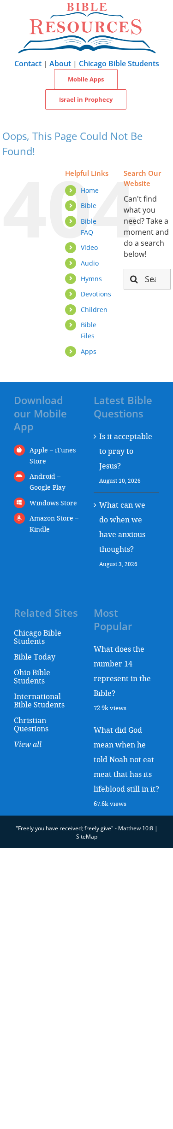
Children (94, 309)
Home (90, 190)
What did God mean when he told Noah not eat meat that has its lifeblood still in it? (126, 759)
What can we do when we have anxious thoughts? (122, 527)
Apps (88, 351)
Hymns (91, 278)
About (60, 63)
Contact (28, 63)
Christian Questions (31, 724)
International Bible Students (39, 700)
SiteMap (86, 836)
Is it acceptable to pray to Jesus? (125, 450)
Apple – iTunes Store (53, 455)
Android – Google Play (48, 482)
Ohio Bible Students (32, 676)
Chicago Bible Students (119, 63)
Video (89, 247)
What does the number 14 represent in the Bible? (122, 671)
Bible (88, 205)
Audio (90, 263)
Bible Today (34, 656)
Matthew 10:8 (135, 828)
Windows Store (53, 502)
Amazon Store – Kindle (54, 523)
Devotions (96, 293)
